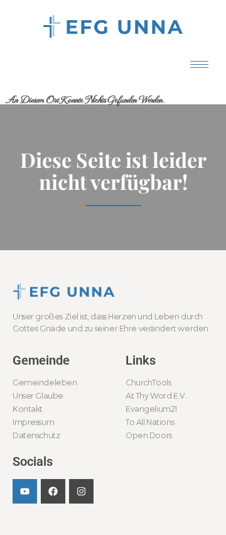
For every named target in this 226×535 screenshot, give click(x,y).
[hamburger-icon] (199, 64)
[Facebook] (53, 491)
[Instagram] (81, 491)
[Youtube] (25, 491)
